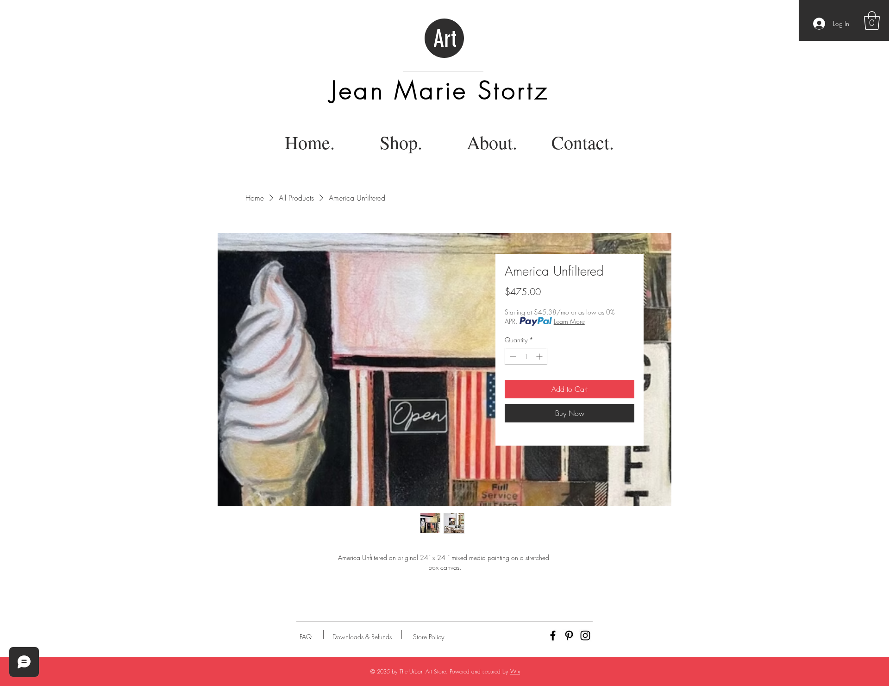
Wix (515, 671)
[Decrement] (512, 356)
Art (445, 39)
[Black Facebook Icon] (552, 635)
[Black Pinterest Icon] (569, 635)
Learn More (569, 321)
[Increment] (540, 356)
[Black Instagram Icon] (585, 635)
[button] (872, 20)
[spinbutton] (526, 356)
